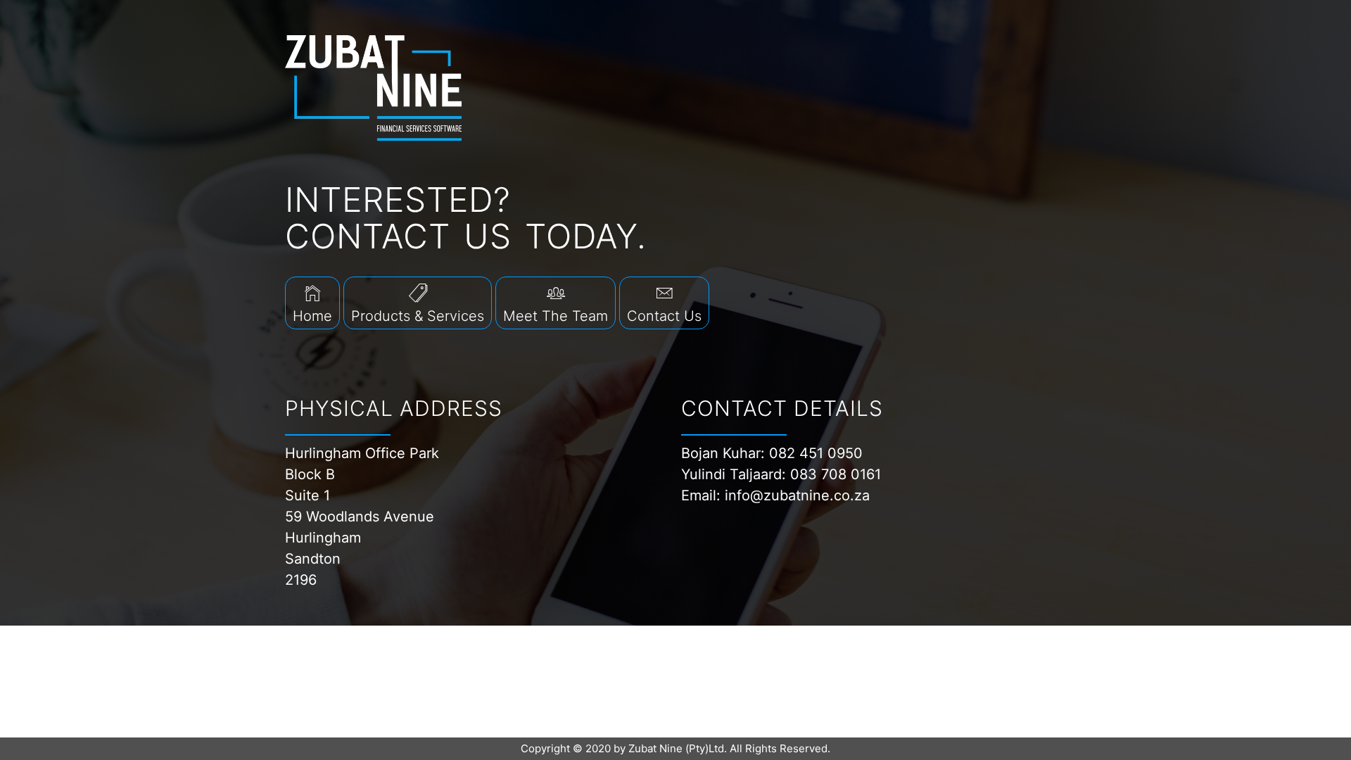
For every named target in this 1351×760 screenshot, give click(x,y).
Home (312, 316)
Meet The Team (555, 316)
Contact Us (664, 316)
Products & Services (417, 316)
